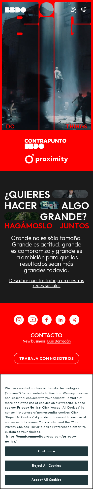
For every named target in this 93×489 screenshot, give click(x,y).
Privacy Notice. (29, 407)
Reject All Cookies (46, 465)
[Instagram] (19, 320)
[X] (74, 320)
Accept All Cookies (46, 480)
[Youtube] (33, 320)
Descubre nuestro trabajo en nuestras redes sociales (46, 283)
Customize (46, 451)
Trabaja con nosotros (46, 358)
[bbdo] (84, 9)
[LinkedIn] (60, 320)
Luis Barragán (59, 341)
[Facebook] (47, 320)
